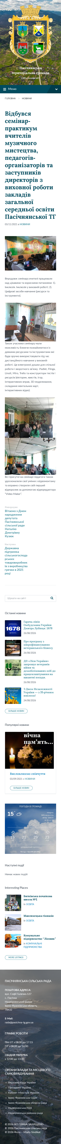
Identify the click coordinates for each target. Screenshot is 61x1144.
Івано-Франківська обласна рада (27, 1103)
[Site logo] (30, 62)
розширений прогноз (30, 847)
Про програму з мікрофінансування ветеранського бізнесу (38, 644)
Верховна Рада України (22, 1082)
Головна (10, 99)
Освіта (30, 904)
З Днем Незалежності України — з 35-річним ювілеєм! (39, 692)
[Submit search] (51, 598)
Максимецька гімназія (39, 915)
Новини (27, 99)
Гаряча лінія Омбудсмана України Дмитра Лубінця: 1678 (38, 625)
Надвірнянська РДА (20, 1108)
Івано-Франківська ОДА (22, 1098)
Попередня (11, 507)
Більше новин (16, 711)
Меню (12, 89)
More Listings (15, 957)
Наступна (10, 544)
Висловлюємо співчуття (27, 773)
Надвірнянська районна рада (25, 1113)
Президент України (19, 1087)
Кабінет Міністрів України (23, 1092)
